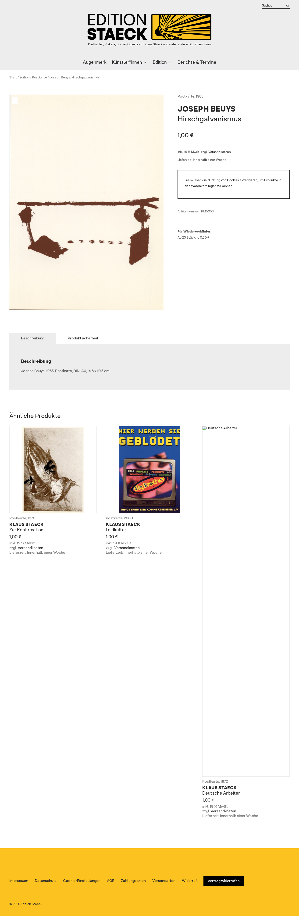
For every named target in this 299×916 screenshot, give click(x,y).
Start (13, 77)
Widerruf (189, 881)
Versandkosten (219, 152)
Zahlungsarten (133, 881)
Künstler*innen (127, 62)
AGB (110, 881)
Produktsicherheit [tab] (83, 338)
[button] (15, 100)
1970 (31, 518)
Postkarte (39, 77)
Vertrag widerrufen (224, 881)
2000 (128, 518)
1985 (199, 97)
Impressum (18, 881)
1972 (224, 782)
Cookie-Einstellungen (81, 881)
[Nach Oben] (293, 903)
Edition (160, 62)
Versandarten (163, 881)
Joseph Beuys (59, 77)
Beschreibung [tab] (32, 338)
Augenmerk (95, 62)
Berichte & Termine (197, 62)
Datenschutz (46, 881)
